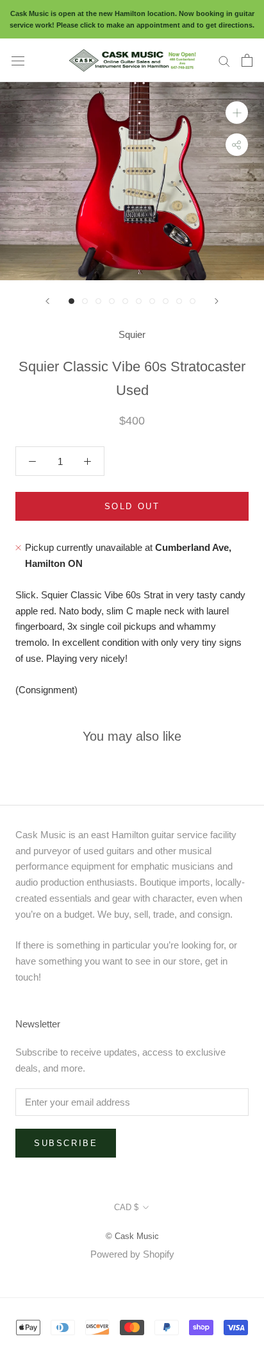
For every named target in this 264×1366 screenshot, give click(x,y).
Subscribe (65, 1143)
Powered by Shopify (132, 1254)
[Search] (224, 60)
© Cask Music (132, 1236)
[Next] (217, 301)
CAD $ (126, 1207)
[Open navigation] (18, 60)
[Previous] (47, 301)
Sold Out (132, 506)
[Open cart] (247, 60)
